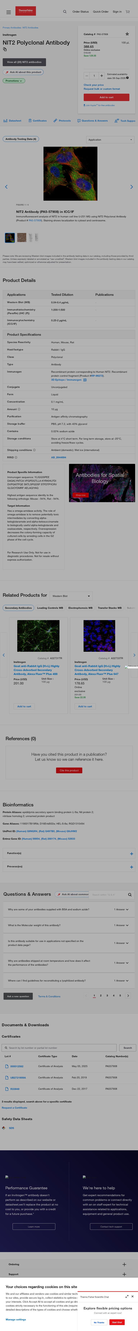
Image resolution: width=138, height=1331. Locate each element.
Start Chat (117, 1322)
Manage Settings (16, 1319)
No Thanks (99, 1322)
